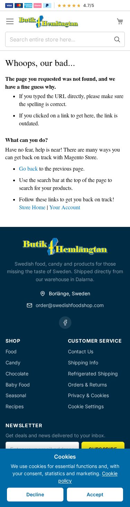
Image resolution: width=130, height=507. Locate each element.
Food (11, 351)
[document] (65, 478)
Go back (28, 168)
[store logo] (48, 22)
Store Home (32, 207)
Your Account (64, 207)
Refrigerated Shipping (93, 373)
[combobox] (65, 39)
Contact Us (80, 351)
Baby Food (18, 385)
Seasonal (16, 395)
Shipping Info (83, 362)
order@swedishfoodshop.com (70, 305)
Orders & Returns (87, 385)
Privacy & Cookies (88, 395)
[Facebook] (65, 322)
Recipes (15, 406)
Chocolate (17, 373)
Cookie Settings (86, 406)
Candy (13, 362)
